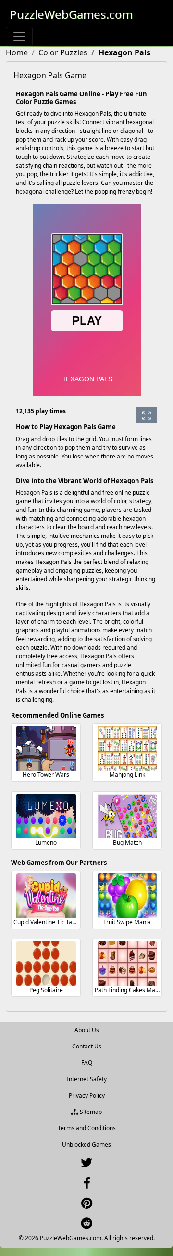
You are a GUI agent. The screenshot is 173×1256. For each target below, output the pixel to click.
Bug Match (127, 842)
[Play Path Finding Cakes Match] (127, 963)
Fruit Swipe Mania (127, 922)
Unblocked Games (86, 1144)
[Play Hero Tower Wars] (46, 748)
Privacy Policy (87, 1095)
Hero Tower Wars (46, 775)
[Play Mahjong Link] (127, 748)
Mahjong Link (127, 775)
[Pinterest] (86, 1205)
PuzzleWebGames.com (71, 14)
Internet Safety (87, 1079)
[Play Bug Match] (127, 816)
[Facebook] (86, 1185)
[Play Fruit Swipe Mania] (127, 895)
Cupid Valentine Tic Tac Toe (49, 922)
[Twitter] (86, 1165)
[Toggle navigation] (19, 36)
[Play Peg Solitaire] (46, 963)
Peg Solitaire (46, 990)
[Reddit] (86, 1225)
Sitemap (90, 1112)
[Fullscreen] (146, 415)
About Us (86, 1030)
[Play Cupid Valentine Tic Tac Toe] (46, 895)
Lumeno (46, 842)
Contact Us (86, 1046)
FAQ (86, 1063)
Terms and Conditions (87, 1128)
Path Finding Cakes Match (129, 990)
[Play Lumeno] (46, 816)
